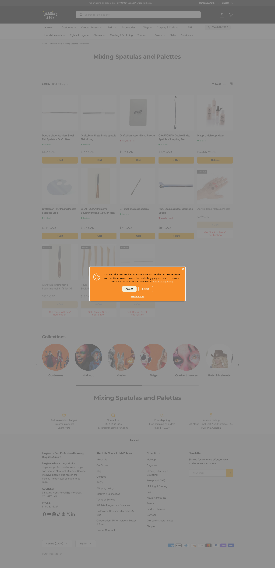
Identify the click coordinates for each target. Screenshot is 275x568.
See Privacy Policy (163, 281)
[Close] (182, 269)
